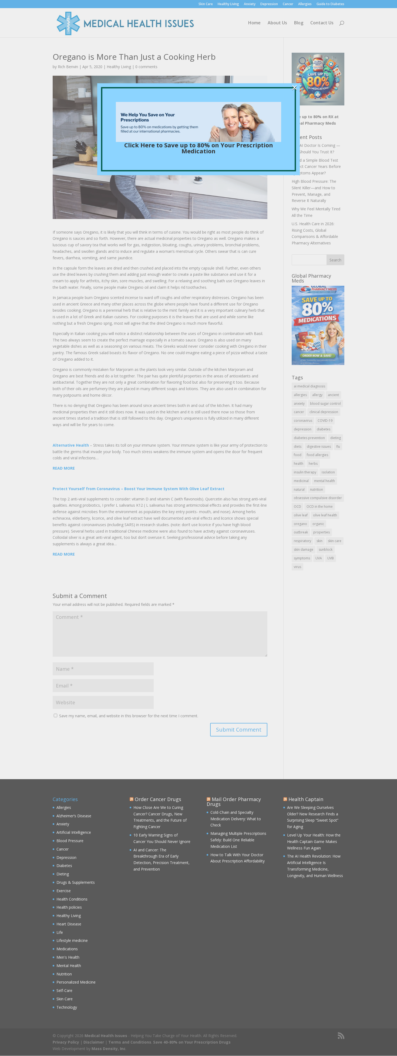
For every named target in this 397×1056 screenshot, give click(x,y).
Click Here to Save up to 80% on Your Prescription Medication (198, 148)
